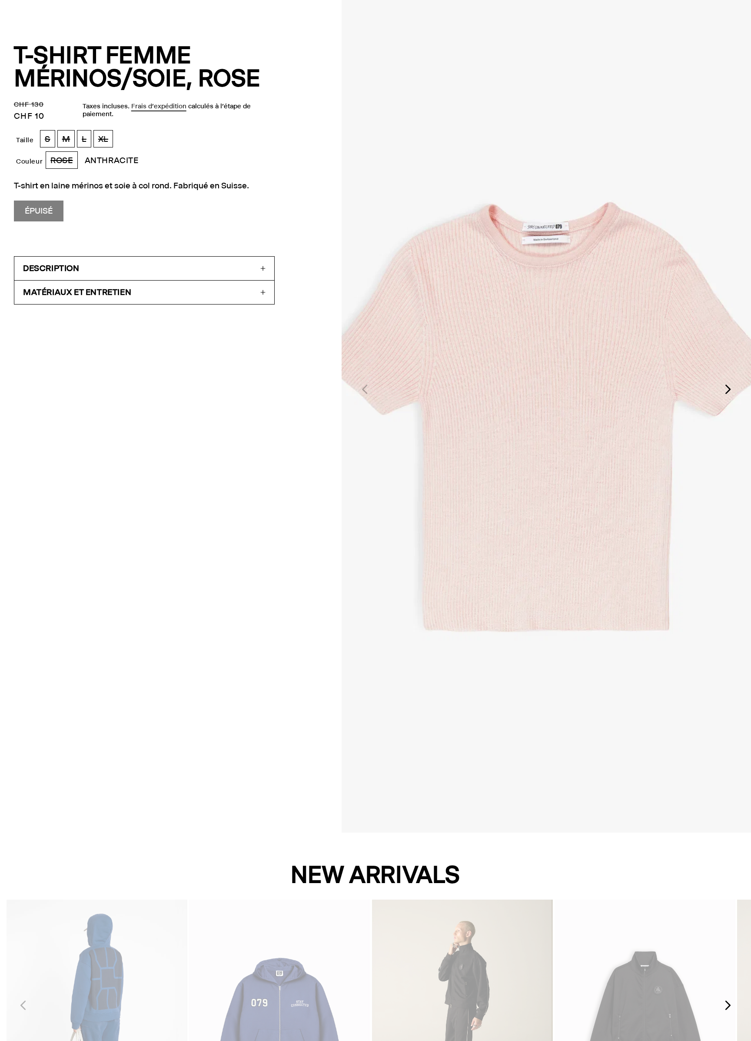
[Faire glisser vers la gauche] (364, 389)
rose (63, 162)
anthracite (112, 160)
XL (105, 140)
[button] (144, 268)
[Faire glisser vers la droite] (728, 389)
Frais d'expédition (158, 106)
